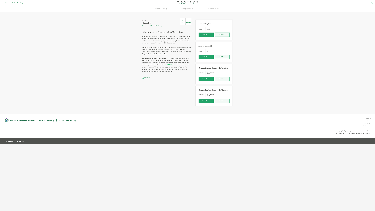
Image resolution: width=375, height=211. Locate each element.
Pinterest (367, 141)
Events (26, 3)
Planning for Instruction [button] (187, 8)
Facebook (370, 141)
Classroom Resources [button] (214, 8)
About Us (5, 3)
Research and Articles (365, 121)
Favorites (33, 3)
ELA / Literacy (158, 26)
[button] (372, 3)
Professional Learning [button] (161, 8)
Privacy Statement (9, 141)
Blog (21, 3)
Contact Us (368, 118)
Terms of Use (20, 141)
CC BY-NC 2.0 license (171, 65)
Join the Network (14, 3)
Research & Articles (147, 26)
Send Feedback (367, 126)
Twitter (363, 141)
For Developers (367, 123)
